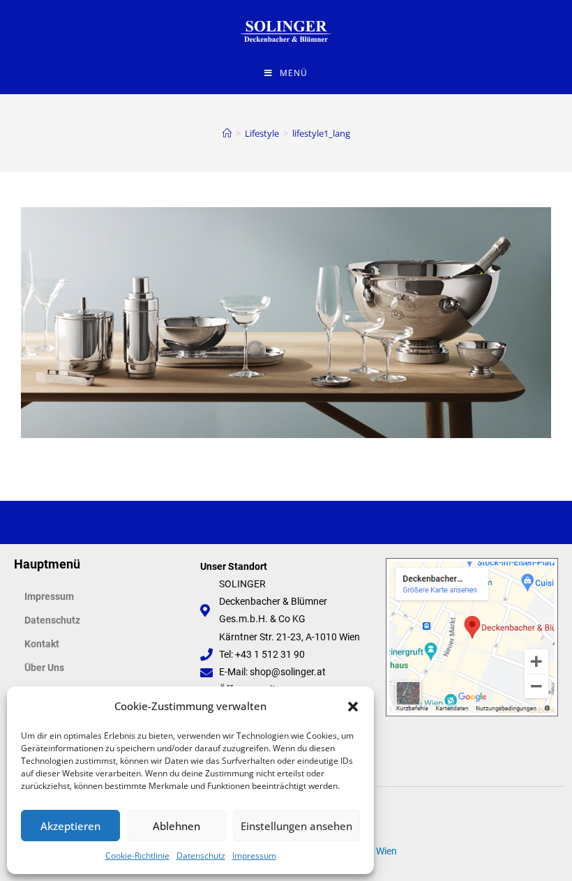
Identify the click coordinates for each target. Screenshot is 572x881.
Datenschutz (200, 855)
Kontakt (41, 643)
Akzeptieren (70, 826)
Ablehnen (176, 826)
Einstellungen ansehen (296, 826)
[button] (353, 707)
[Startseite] (227, 133)
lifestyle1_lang (321, 133)
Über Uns (44, 667)
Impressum (254, 855)
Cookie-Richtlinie (137, 855)
